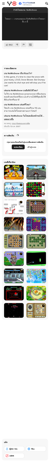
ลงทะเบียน (18, 147)
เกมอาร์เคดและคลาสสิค (21, 123)
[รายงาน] (24, 44)
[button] (9, 119)
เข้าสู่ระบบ (31, 147)
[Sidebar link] (3, 3)
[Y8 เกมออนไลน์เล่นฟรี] (11, 4)
